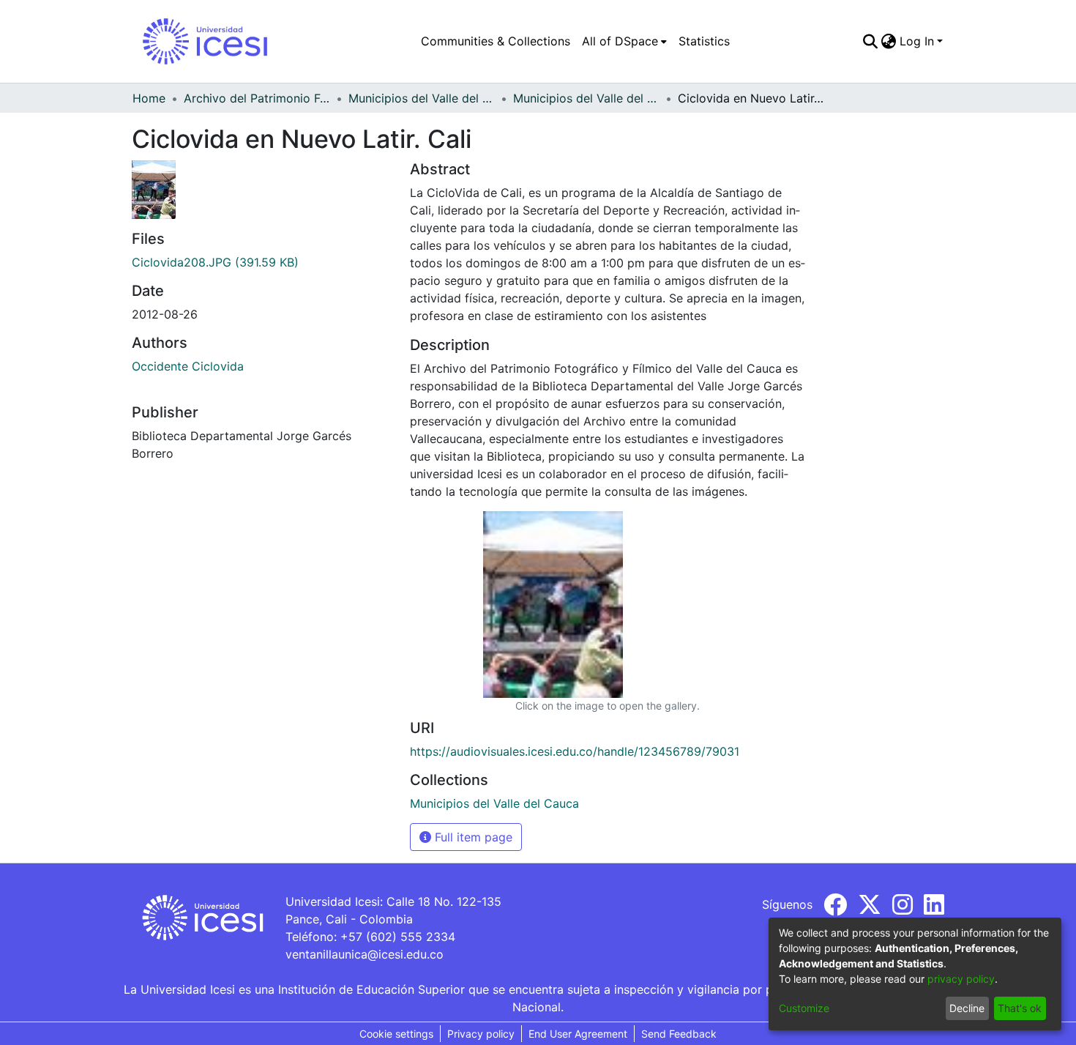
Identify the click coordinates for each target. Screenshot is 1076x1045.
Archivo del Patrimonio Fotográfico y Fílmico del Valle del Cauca (257, 98)
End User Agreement (577, 1033)
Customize (804, 1008)
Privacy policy (481, 1033)
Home (148, 98)
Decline (967, 1008)
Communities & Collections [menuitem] (495, 41)
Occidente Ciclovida (188, 366)
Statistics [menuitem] (704, 41)
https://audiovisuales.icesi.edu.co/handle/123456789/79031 (574, 751)
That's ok (1020, 1008)
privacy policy (961, 979)
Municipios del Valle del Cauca (421, 98)
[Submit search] (871, 41)
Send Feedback (679, 1033)
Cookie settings (396, 1033)
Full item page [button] (471, 837)
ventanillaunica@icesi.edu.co (364, 954)
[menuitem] (624, 41)
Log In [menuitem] (917, 41)
